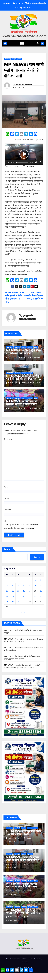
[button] (38, 43)
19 (18, 596)
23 (41, 596)
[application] (24, 154)
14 (30, 591)
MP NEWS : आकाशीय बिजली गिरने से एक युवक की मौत (33, 295)
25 (13, 602)
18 (13, 596)
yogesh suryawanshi (23, 84)
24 (7, 602)
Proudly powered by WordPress (17, 959)
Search (7, 549)
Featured (10, 347)
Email (7, 498)
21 (30, 596)
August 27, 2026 (15, 838)
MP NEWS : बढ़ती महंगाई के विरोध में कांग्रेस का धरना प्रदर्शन (23, 352)
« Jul (23, 613)
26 (18, 602)
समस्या (19, 58)
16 (41, 591)
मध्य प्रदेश (14, 58)
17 (7, 596)
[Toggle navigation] (22, 43)
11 (13, 591)
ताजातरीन (24, 347)
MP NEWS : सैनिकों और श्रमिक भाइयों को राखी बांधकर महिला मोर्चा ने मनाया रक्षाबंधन (22, 378)
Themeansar (24, 962)
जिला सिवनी (7, 58)
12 (18, 591)
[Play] (8, 162)
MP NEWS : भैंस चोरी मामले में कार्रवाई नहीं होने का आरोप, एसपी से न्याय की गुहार (22, 912)
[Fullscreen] (40, 162)
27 (24, 602)
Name (7, 487)
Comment (8, 439)
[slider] (22, 162)
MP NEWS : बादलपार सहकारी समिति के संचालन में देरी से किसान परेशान (21, 404)
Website (7, 510)
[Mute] (36, 162)
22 (35, 596)
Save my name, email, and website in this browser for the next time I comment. (21, 526)
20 (24, 596)
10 (7, 591)
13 (24, 591)
